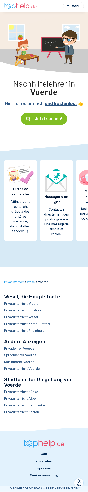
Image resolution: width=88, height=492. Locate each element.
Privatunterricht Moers (21, 303)
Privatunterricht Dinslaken (23, 310)
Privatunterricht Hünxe (21, 392)
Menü (76, 6)
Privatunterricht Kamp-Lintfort (27, 324)
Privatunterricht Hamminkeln (25, 405)
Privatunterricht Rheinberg (24, 330)
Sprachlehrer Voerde (20, 355)
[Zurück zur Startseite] (20, 6)
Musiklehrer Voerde (19, 362)
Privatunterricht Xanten (21, 412)
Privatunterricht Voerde (22, 369)
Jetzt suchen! (48, 118)
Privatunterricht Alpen (21, 398)
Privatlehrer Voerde (19, 348)
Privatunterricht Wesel (21, 317)
